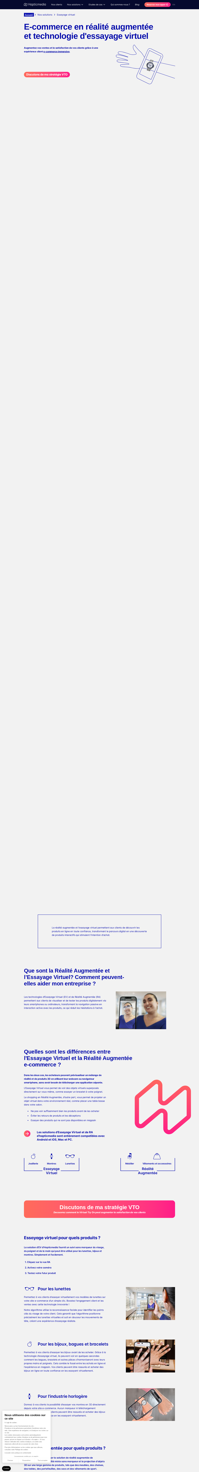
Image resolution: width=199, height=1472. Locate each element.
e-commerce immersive (56, 51)
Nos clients (56, 4)
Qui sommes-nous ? (120, 4)
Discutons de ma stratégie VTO (47, 74)
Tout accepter (43, 1460)
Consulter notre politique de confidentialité (18, 1453)
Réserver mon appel (156, 4)
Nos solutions (73, 4)
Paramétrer (26, 1460)
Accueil (29, 14)
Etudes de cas (95, 4)
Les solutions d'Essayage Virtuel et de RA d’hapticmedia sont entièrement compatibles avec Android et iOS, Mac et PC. (71, 1136)
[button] (6, 1468)
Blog (137, 4)
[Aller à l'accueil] (35, 4)
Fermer (10, 1460)
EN (174, 4)
